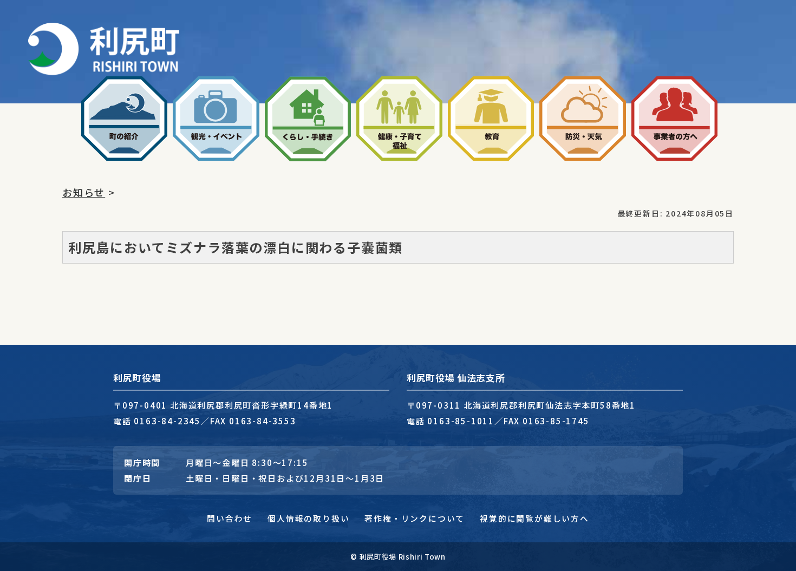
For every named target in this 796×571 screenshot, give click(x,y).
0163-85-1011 (460, 420)
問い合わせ (229, 518)
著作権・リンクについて (414, 518)
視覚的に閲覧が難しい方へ (534, 518)
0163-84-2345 (167, 420)
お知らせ (83, 192)
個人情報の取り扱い (308, 518)
